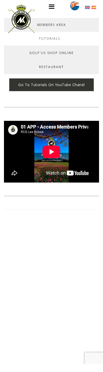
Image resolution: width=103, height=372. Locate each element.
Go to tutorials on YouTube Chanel (51, 84)
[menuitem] (87, 7)
